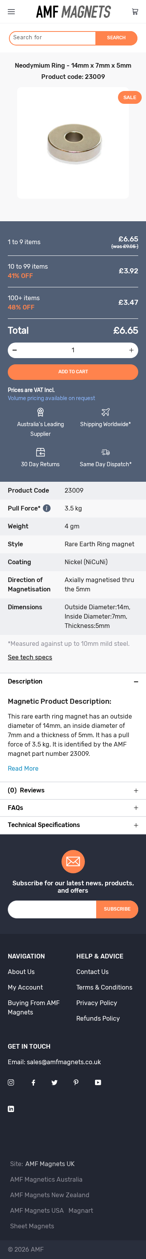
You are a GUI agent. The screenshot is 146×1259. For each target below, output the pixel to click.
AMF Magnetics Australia (46, 1179)
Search (116, 37)
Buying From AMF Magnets (34, 1007)
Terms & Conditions (104, 987)
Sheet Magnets (32, 1226)
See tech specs (30, 657)
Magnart (81, 1210)
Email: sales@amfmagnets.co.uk (54, 1062)
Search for (27, 37)
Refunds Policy (98, 1018)
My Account (25, 987)
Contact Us (92, 972)
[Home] (73, 11)
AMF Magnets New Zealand (50, 1195)
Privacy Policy (96, 1003)
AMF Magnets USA (37, 1210)
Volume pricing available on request (51, 398)
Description (25, 681)
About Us (21, 972)
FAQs (15, 807)
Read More (23, 768)
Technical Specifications (44, 825)
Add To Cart (73, 371)
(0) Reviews (26, 790)
